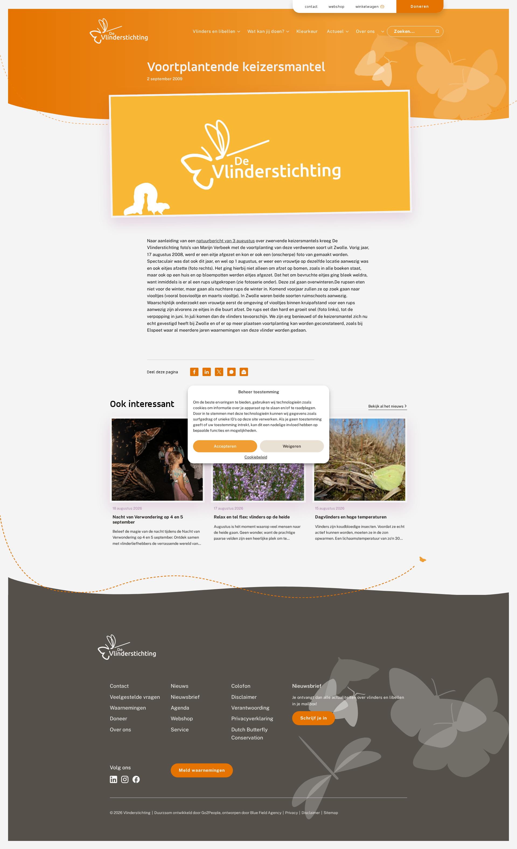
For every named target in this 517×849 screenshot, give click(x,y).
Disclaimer (311, 813)
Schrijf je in (313, 718)
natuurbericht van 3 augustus (225, 240)
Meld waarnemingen (202, 770)
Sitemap (331, 813)
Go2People (211, 813)
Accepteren (225, 446)
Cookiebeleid (255, 457)
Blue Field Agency (265, 813)
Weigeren (292, 446)
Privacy (291, 813)
